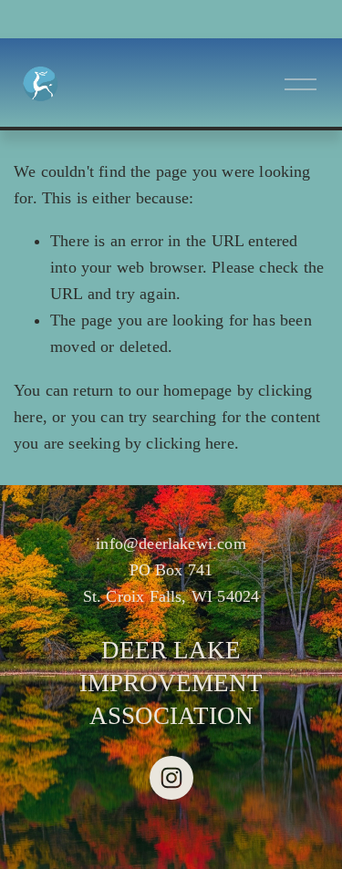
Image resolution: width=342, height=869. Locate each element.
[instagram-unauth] (171, 778)
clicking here (189, 443)
